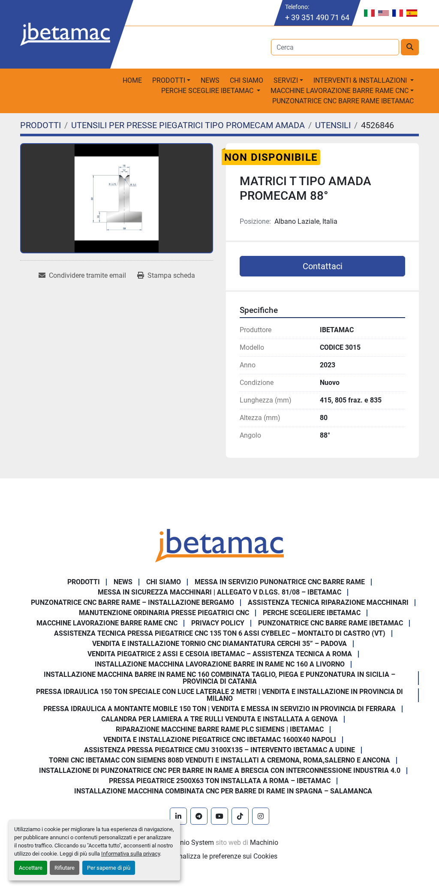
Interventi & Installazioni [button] (361, 80)
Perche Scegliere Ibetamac (312, 613)
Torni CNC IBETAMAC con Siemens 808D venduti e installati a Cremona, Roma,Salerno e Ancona (219, 760)
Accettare (30, 868)
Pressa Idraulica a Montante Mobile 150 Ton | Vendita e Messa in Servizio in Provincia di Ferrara (219, 709)
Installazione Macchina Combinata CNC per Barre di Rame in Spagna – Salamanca (223, 791)
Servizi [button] (286, 80)
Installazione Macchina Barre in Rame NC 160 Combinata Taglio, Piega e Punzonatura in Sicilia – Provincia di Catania (219, 677)
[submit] (410, 47)
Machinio (264, 842)
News (210, 80)
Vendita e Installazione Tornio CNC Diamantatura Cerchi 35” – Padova (219, 644)
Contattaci (323, 266)
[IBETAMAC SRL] (219, 545)
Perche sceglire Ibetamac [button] (208, 91)
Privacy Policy (217, 623)
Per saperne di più (108, 868)
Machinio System (187, 842)
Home (132, 80)
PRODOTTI (168, 80)
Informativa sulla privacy (130, 853)
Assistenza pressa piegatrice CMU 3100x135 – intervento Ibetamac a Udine (219, 750)
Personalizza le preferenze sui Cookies (219, 856)
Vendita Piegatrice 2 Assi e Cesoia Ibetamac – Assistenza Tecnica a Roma (219, 654)
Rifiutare (64, 868)
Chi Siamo (246, 80)
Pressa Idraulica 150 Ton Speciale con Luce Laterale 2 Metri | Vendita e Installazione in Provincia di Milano (219, 695)
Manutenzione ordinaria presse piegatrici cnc (164, 613)
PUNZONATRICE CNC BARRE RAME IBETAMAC (343, 101)
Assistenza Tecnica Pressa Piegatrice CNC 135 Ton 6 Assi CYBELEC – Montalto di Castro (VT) (219, 633)
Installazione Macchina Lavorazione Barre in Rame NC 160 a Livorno (220, 664)
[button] (171, 80)
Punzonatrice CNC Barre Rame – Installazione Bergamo (132, 602)
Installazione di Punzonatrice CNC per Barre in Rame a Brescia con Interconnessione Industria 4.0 (219, 770)
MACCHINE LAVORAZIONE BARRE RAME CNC (106, 623)
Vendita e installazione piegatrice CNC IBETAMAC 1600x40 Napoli (219, 740)
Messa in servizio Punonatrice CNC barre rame (280, 582)
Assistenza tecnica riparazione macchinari (328, 602)
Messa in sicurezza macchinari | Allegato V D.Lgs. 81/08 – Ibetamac (219, 592)
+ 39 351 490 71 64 (317, 17)
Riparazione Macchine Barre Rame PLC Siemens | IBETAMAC (220, 729)
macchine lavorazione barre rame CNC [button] (340, 91)
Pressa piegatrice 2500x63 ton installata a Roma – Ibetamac (220, 781)
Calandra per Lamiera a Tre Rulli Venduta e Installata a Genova (219, 719)
